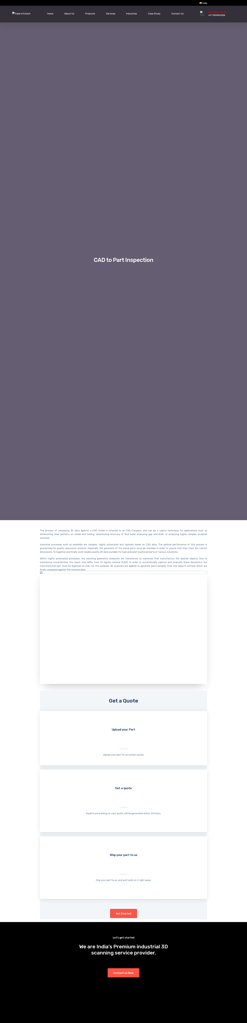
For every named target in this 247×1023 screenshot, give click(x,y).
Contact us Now (123, 973)
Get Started (123, 913)
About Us (69, 13)
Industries (131, 13)
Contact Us (177, 13)
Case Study (154, 13)
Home (50, 13)
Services (110, 13)
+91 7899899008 (216, 15)
